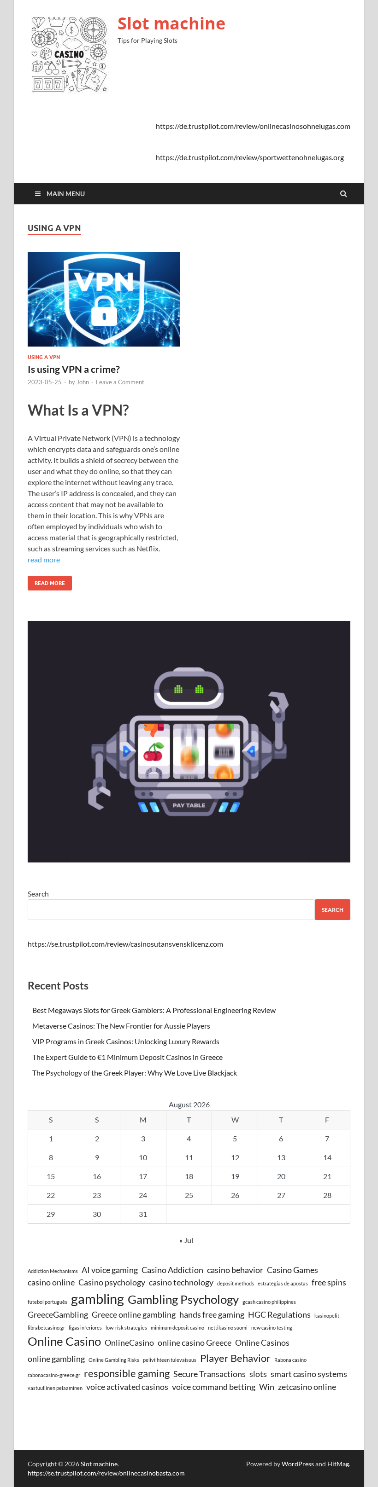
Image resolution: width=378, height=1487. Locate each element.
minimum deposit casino (177, 1328)
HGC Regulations (279, 1314)
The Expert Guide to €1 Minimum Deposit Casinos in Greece (127, 1057)
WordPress (298, 1464)
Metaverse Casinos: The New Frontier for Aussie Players (121, 1025)
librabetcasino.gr (46, 1328)
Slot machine (171, 23)
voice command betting (213, 1387)
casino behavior (235, 1270)
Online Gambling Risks (114, 1360)
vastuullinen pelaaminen (55, 1388)
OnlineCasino (129, 1343)
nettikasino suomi (228, 1328)
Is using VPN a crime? (74, 369)
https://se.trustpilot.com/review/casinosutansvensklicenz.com (125, 943)
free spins (329, 1282)
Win (266, 1387)
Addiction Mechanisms (53, 1271)
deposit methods (235, 1283)
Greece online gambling (134, 1314)
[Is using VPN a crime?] (104, 303)
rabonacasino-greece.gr (54, 1375)
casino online (51, 1282)
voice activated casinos (127, 1387)
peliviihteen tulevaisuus (169, 1360)
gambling (97, 1298)
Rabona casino (290, 1360)
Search (38, 893)
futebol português (47, 1302)
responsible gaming (127, 1373)
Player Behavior (235, 1358)
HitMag (338, 1464)
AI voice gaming (110, 1270)
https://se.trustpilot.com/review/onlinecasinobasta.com (106, 1473)
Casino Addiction (172, 1270)
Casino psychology (111, 1282)
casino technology (181, 1282)
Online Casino (64, 1341)
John (83, 382)
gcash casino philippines (269, 1302)
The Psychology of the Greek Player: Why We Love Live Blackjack (134, 1072)
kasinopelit (326, 1316)
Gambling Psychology (183, 1299)
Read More (46, 581)
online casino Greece (194, 1343)
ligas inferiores (85, 1328)
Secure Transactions (209, 1374)
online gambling (56, 1359)
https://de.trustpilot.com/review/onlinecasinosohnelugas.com (253, 126)
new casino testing (271, 1328)
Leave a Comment (120, 382)
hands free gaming (211, 1314)
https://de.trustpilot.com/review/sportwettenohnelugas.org (250, 157)
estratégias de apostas (283, 1283)
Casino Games (292, 1270)
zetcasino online (307, 1387)
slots (258, 1374)
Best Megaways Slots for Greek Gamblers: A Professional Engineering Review (154, 1010)
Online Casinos (262, 1343)
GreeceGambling (58, 1314)
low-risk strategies (126, 1328)
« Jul (186, 1240)
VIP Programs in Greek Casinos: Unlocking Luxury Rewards (125, 1041)
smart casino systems (309, 1374)
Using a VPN (44, 357)
